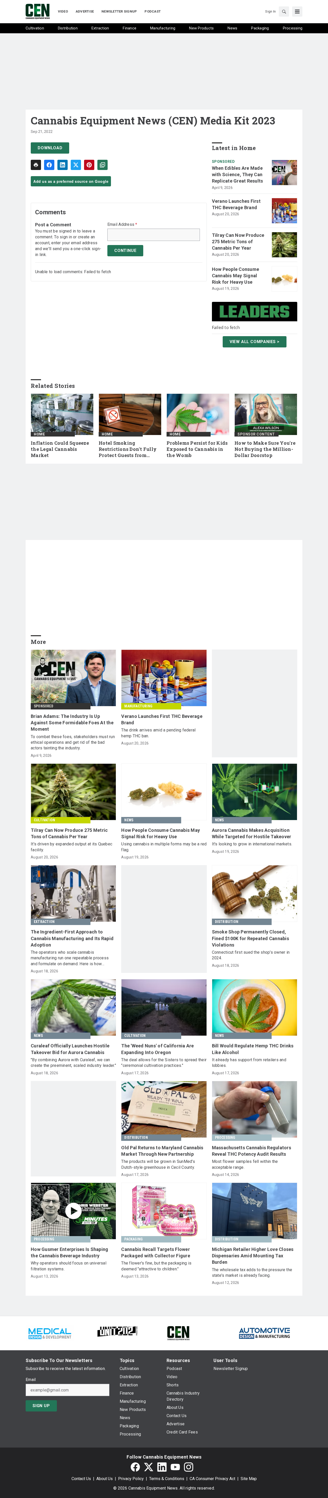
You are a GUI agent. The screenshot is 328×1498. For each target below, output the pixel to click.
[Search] (284, 11)
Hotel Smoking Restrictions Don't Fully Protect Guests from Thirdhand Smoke (128, 449)
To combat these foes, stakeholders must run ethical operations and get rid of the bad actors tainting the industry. (73, 742)
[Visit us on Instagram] (188, 1467)
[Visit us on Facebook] (135, 1467)
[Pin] (89, 165)
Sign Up (41, 1405)
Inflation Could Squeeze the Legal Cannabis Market (60, 449)
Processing (225, 1137)
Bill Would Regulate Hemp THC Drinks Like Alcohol (253, 1049)
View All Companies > (255, 341)
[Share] (49, 165)
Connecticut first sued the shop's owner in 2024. (251, 955)
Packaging (133, 1239)
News (128, 820)
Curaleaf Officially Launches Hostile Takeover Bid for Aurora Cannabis (70, 1049)
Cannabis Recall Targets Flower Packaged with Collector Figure (155, 1252)
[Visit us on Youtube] (175, 1467)
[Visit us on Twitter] (148, 1467)
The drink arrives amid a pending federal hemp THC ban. (158, 733)
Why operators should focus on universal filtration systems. (68, 1266)
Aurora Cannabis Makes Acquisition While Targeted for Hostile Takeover (251, 833)
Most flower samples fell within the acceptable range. (245, 1164)
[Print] (36, 165)
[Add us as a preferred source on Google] (102, 165)
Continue (125, 250)
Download (50, 147)
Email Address (122, 224)
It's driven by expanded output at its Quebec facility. (71, 847)
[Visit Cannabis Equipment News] (178, 1332)
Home (39, 434)
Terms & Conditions (166, 1478)
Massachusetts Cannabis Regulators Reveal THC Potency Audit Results (251, 1151)
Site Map (249, 1478)
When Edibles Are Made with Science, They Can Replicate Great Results (237, 174)
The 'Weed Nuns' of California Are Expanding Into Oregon (157, 1049)
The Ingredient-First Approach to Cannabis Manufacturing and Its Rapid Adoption (72, 938)
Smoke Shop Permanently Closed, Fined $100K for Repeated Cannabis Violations (250, 938)
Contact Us (81, 1478)
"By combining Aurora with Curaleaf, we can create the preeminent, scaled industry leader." (73, 1062)
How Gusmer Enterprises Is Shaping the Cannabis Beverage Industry (69, 1252)
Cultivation (44, 820)
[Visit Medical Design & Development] (50, 1332)
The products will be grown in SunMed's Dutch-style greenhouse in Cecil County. (158, 1164)
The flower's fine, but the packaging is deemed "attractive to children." (156, 1266)
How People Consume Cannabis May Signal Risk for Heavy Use (235, 276)
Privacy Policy (131, 1478)
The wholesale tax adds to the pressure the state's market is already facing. (252, 1272)
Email (31, 1380)
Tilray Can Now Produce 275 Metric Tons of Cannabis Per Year (238, 241)
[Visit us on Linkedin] (162, 1467)
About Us (104, 1478)
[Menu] (297, 11)
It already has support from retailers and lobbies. (249, 1062)
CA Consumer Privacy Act (212, 1478)
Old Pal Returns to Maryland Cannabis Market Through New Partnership (162, 1151)
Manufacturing (138, 706)
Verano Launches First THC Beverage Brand (236, 204)
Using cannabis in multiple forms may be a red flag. (164, 847)
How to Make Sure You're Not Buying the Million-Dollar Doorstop (264, 449)
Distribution (226, 922)
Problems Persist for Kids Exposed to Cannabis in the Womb (197, 449)
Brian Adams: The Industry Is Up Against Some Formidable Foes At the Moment (72, 723)
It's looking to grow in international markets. (252, 844)
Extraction (44, 922)
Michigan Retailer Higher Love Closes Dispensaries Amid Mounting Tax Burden (253, 1256)
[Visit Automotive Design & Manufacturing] (264, 1332)
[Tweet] (76, 165)
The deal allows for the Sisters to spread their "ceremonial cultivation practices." (164, 1062)
